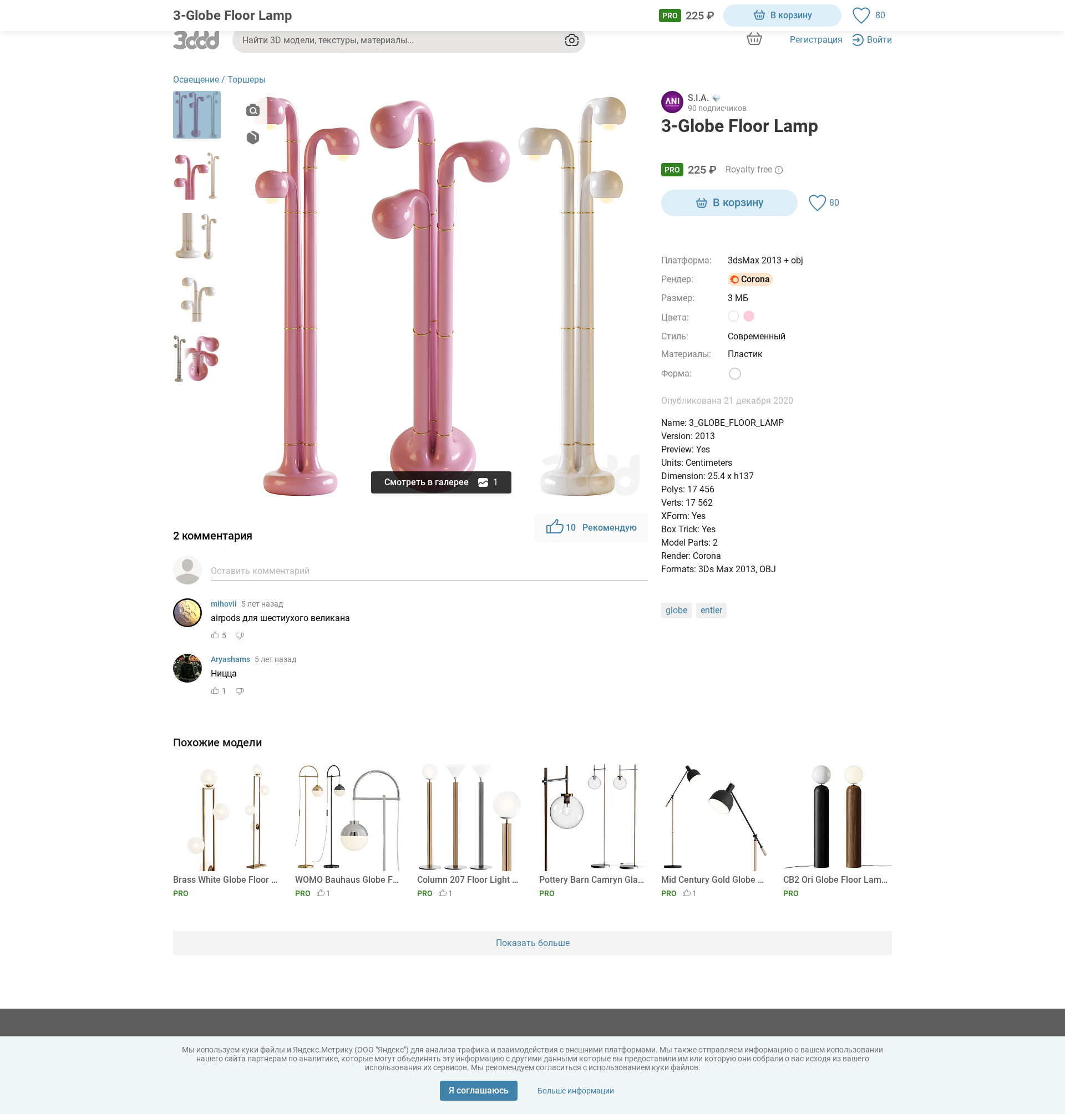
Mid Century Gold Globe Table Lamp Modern (713, 879)
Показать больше (533, 943)
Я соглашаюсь (479, 1090)
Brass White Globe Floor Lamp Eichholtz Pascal (225, 879)
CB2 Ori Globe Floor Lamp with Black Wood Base (835, 879)
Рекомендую (601, 527)
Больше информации (575, 1090)
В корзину (791, 15)
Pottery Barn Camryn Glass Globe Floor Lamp (591, 879)
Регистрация (816, 39)
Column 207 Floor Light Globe (469, 879)
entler (711, 610)
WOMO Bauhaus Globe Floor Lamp (347, 879)
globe (676, 610)
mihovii (224, 603)
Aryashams (230, 659)
